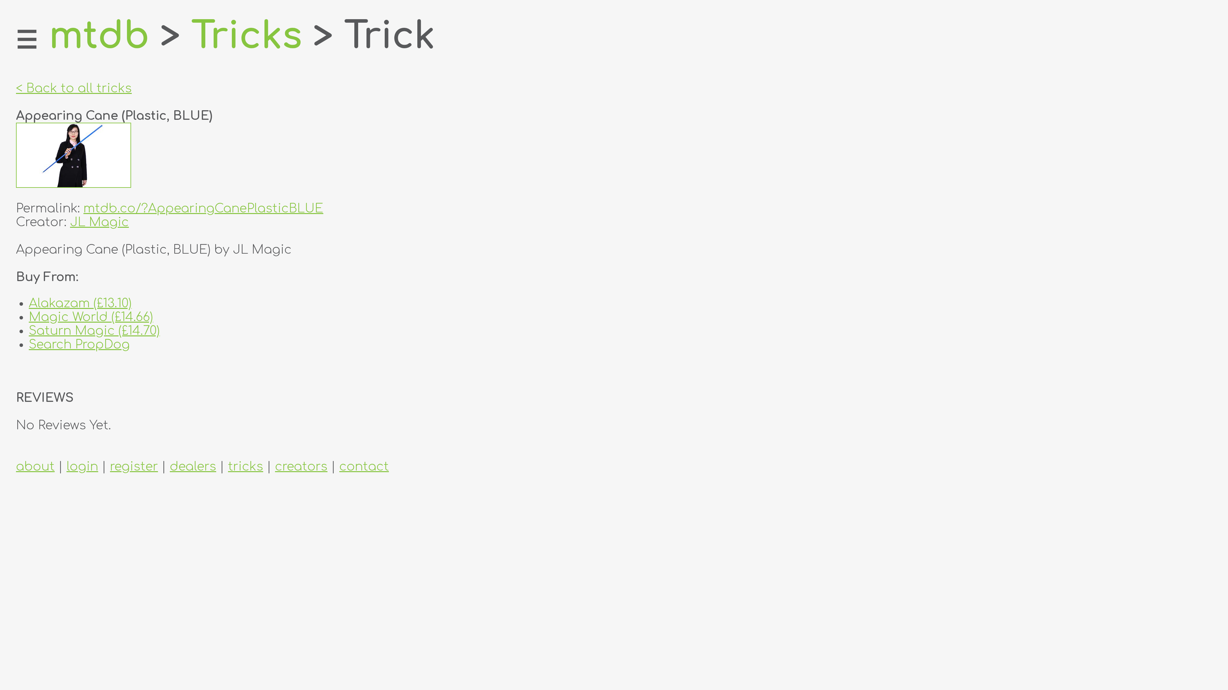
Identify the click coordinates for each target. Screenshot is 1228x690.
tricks (245, 466)
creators (301, 466)
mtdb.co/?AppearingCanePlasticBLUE (203, 208)
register (134, 466)
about (35, 466)
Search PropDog (79, 344)
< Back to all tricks (74, 88)
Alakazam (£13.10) (80, 303)
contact (364, 466)
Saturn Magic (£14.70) (94, 331)
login (82, 466)
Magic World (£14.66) (91, 317)
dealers (193, 466)
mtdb (99, 36)
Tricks (246, 36)
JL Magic (99, 222)
